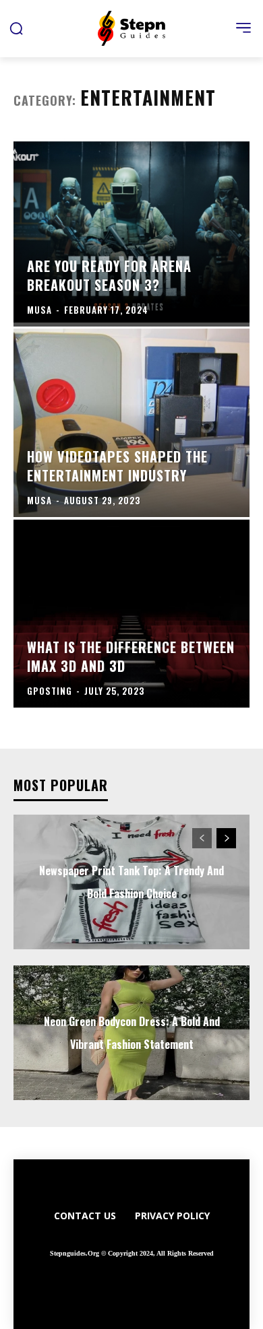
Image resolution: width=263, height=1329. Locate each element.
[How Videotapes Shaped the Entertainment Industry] (131, 423)
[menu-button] (243, 27)
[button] (16, 28)
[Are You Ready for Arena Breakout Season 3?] (131, 232)
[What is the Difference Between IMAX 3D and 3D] (131, 613)
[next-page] (226, 838)
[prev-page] (202, 838)
